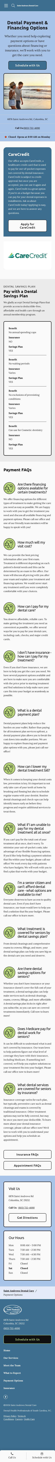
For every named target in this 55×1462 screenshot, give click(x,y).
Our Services (11, 1357)
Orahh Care (29, 1419)
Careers (19, 1419)
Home (7, 1350)
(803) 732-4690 (31, 128)
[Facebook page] (6, 1397)
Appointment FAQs (27, 1165)
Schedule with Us (27, 65)
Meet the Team (12, 1365)
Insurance (9, 1388)
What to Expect (12, 1372)
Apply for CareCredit (27, 225)
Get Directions (27, 1217)
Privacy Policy (10, 1416)
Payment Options (13, 1380)
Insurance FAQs (27, 1154)
